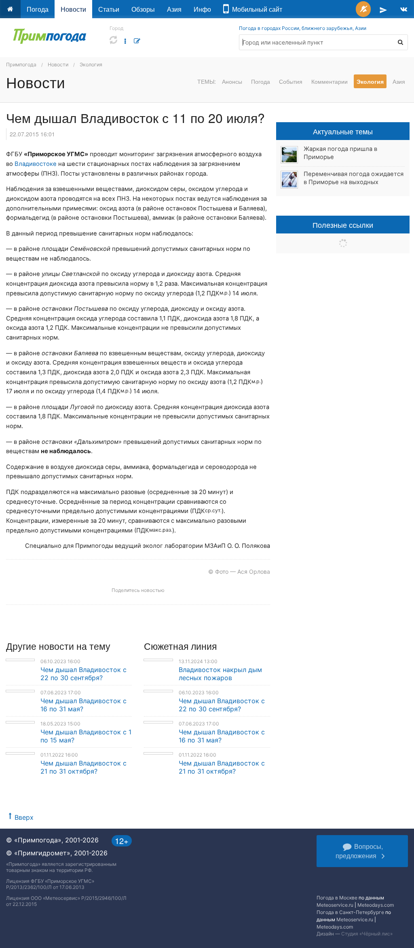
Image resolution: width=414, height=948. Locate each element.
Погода (38, 9)
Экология (91, 65)
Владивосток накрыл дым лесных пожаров (220, 674)
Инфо (202, 9)
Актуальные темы (343, 131)
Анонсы (232, 81)
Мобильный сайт (255, 9)
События (290, 81)
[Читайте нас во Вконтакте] (403, 9)
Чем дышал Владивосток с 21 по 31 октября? (83, 767)
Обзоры (143, 9)
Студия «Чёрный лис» (367, 934)
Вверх (24, 817)
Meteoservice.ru (335, 905)
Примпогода (21, 65)
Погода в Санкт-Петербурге (350, 912)
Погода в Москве (337, 898)
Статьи (108, 9)
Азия (174, 9)
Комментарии (329, 81)
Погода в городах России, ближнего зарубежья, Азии (302, 28)
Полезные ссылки (343, 224)
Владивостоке (36, 164)
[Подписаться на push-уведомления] (363, 9)
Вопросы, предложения (359, 851)
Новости (73, 9)
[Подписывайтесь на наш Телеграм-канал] (383, 9)
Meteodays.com (375, 905)
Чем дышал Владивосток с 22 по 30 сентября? (83, 674)
